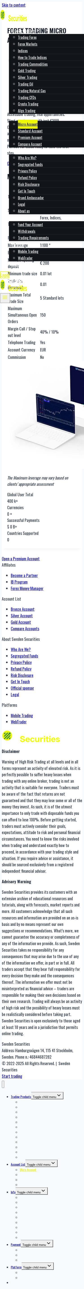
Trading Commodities (33, 64)
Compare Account (30, 144)
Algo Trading (26, 110)
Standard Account (30, 131)
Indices (23, 50)
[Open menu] (5, 298)
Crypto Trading (28, 104)
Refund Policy (27, 177)
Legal (21, 204)
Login (4, 275)
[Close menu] (3, 1084)
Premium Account (30, 137)
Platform (16, 1267)
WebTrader (25, 258)
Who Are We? (27, 157)
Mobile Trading (28, 251)
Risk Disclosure (28, 184)
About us (24, 211)
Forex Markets (27, 44)
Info (13, 1192)
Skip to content (14, 5)
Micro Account (28, 124)
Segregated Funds (30, 164)
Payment (16, 1244)
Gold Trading (27, 70)
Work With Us (21, 264)
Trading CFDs (27, 97)
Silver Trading (27, 77)
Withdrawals (26, 231)
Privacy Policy (27, 171)
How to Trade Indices (32, 57)
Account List (18, 1164)
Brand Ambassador (31, 197)
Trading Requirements (33, 237)
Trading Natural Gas (32, 90)
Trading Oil (25, 84)
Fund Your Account (30, 224)
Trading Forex (27, 37)
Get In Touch (26, 191)
